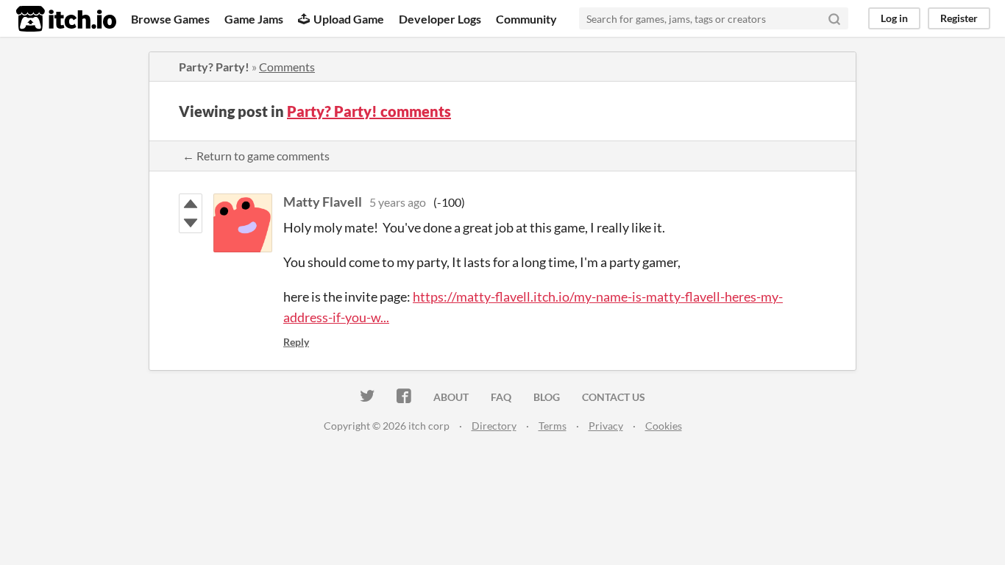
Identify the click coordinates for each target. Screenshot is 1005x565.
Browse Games (170, 19)
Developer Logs (440, 19)
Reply (296, 341)
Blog (546, 397)
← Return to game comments (256, 156)
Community (526, 19)
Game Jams (253, 19)
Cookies (663, 425)
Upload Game (348, 19)
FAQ (501, 397)
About (451, 397)
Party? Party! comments (369, 111)
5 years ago (397, 202)
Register (959, 18)
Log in (894, 18)
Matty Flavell (322, 201)
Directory (494, 425)
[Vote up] (191, 203)
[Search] (834, 18)
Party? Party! (214, 67)
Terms (553, 425)
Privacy (606, 425)
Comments (287, 67)
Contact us (613, 397)
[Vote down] (191, 222)
